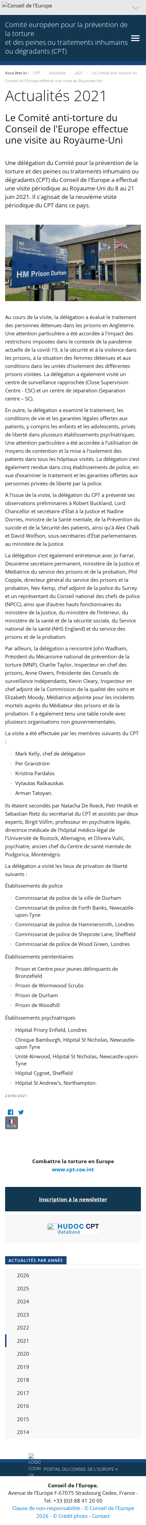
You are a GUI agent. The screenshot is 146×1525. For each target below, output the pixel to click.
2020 (23, 1353)
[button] (73, 7)
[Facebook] (10, 1112)
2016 (23, 1405)
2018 (23, 1379)
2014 (23, 1432)
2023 (23, 1314)
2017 (23, 1393)
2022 (23, 1327)
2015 (23, 1419)
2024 (23, 1301)
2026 (23, 1275)
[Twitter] (21, 1112)
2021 (23, 1340)
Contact (101, 1515)
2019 (23, 1366)
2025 (23, 1288)
